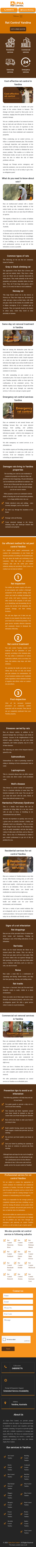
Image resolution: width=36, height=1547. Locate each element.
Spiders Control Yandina (26, 1524)
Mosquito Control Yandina (10, 1505)
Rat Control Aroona (20, 1276)
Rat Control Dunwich (10, 1276)
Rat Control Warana (20, 1242)
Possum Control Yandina (10, 1514)
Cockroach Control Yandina (27, 1467)
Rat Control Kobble (20, 1265)
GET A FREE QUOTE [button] (18, 29)
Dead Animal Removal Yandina (11, 1486)
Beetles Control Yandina (10, 1467)
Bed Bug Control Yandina (26, 1458)
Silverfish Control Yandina (10, 1524)
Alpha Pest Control (14, 1542)
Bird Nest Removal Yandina (26, 1477)
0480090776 (10, 10)
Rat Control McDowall (31, 1265)
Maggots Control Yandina (10, 1495)
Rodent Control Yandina (26, 1514)
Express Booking (28, 10)
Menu (16, 16)
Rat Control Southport (10, 1254)
